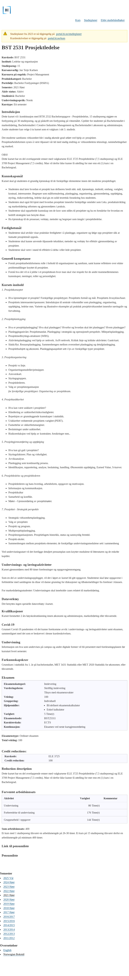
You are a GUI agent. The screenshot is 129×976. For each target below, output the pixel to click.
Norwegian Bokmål (13, 954)
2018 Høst (8, 908)
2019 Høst (8, 903)
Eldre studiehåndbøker (113, 20)
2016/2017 (9, 916)
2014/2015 (9, 925)
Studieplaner (90, 20)
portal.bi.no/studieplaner (69, 33)
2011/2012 (9, 938)
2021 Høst (8, 895)
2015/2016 (9, 921)
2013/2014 (9, 929)
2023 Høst (8, 886)
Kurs (77, 20)
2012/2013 (9, 933)
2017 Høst (8, 912)
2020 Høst (8, 899)
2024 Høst (8, 882)
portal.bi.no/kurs (56, 38)
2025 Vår (8, 878)
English (7, 950)
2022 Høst (8, 891)
